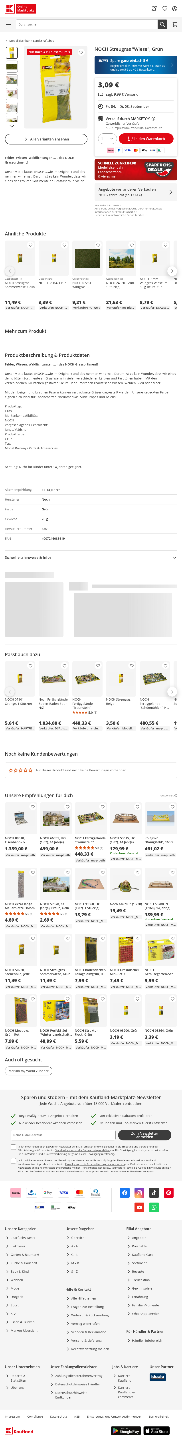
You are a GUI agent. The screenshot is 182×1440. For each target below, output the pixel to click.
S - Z (74, 1271)
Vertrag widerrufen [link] (85, 1323)
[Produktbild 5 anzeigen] (12, 108)
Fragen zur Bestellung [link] (87, 1307)
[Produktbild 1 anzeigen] (12, 53)
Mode (15, 1288)
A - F (74, 1246)
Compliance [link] (35, 1416)
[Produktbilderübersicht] (12, 87)
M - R (75, 1263)
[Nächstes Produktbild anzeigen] (11, 126)
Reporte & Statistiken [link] (18, 1378)
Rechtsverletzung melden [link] (90, 1349)
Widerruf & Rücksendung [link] (90, 1315)
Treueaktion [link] (141, 1280)
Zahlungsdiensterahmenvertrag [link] (79, 1376)
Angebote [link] (139, 1238)
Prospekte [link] (139, 1246)
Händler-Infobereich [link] (147, 1340)
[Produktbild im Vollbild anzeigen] (55, 87)
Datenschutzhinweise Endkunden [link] (71, 1395)
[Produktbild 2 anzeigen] (12, 67)
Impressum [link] (12, 1416)
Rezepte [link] (138, 1271)
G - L (74, 1254)
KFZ (13, 1314)
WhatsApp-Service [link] (145, 1314)
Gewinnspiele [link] (142, 1288)
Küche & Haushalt (24, 1263)
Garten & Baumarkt (25, 1254)
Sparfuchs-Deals (23, 1238)
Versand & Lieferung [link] (86, 1340)
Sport (15, 1305)
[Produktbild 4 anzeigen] (12, 94)
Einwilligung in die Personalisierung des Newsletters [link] (95, 1164)
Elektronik (18, 1246)
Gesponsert (11, 279)
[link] (154, 8)
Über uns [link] (17, 1387)
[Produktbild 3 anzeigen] (12, 80)
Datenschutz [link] (58, 1416)
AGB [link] (77, 1416)
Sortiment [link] (139, 1263)
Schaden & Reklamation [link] (89, 1332)
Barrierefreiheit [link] (159, 1416)
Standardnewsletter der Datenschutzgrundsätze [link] (82, 1150)
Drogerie (17, 1297)
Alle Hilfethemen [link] (83, 1298)
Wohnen (17, 1280)
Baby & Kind (20, 1271)
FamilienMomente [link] (145, 1305)
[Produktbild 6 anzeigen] (12, 122)
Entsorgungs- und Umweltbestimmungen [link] (114, 1416)
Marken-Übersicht (24, 1330)
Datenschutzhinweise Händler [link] (77, 1384)
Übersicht (78, 1238)
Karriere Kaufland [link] (124, 1378)
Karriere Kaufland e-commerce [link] (126, 1392)
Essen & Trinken (23, 1322)
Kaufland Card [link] (142, 1254)
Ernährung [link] (140, 1297)
